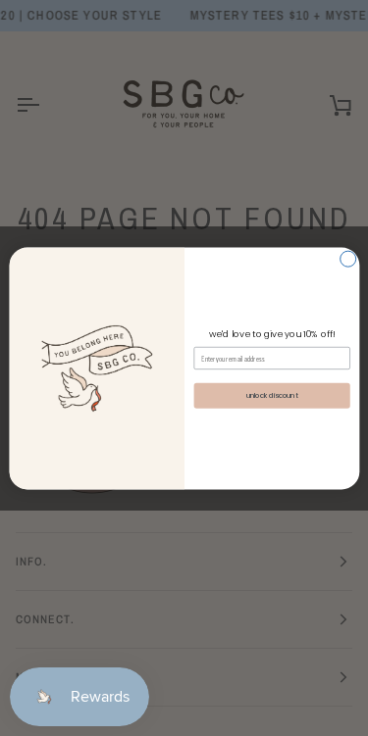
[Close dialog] (347, 259)
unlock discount (271, 395)
